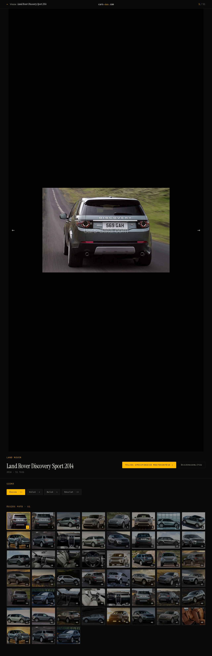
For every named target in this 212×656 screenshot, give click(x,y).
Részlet (71, 492)
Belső (52, 492)
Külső (34, 492)
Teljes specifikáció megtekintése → (149, 465)
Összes (15, 492)
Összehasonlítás (191, 465)
